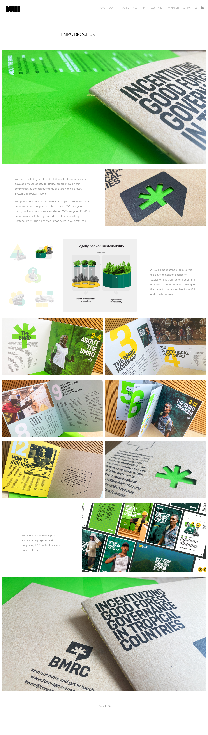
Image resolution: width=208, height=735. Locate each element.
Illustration (157, 7)
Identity (113, 7)
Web (135, 7)
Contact (187, 7)
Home (102, 7)
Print (143, 7)
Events (125, 7)
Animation (173, 7)
